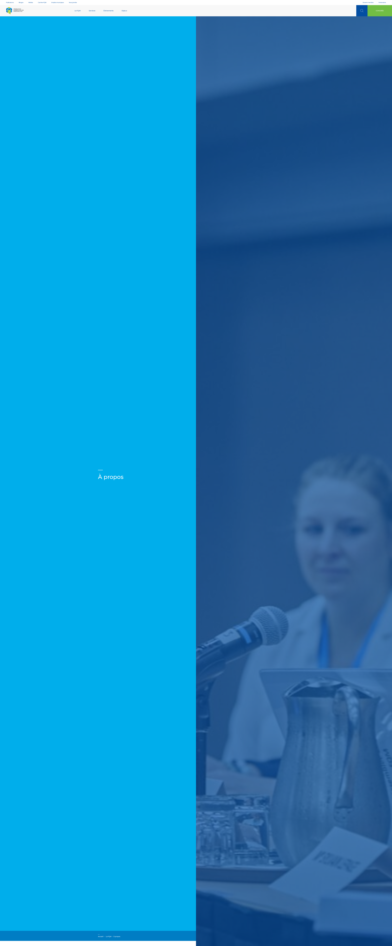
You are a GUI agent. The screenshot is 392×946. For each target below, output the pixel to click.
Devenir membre (368, 2)
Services (92, 11)
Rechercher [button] (361, 11)
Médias (30, 2)
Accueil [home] (100, 936)
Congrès (380, 11)
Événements (109, 11)
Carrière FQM (42, 2)
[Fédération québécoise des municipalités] (15, 11)
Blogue (21, 2)
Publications (10, 2)
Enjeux (124, 11)
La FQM (78, 11)
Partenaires (382, 2)
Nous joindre (73, 2)
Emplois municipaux (57, 2)
